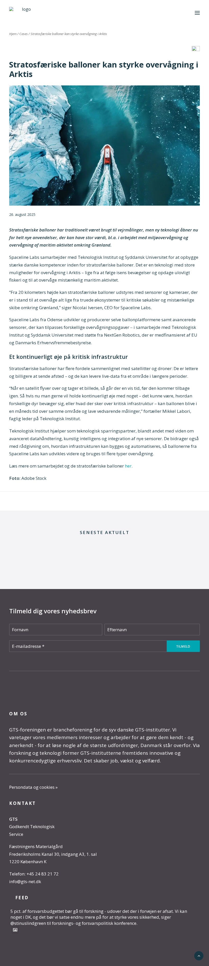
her (128, 466)
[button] (197, 12)
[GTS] (24, 12)
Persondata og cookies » (33, 787)
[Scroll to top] (198, 955)
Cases (23, 33)
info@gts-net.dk (25, 881)
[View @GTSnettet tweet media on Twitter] (15, 929)
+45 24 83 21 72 (43, 874)
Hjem (13, 33)
